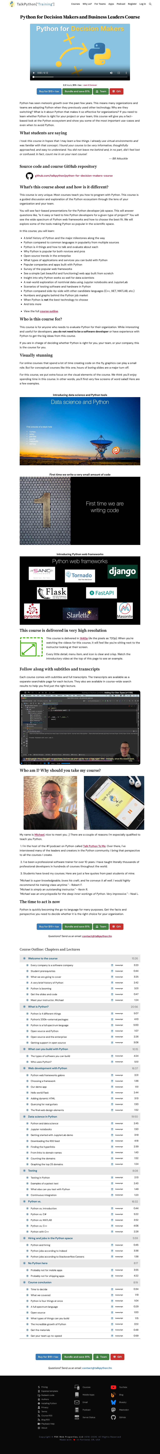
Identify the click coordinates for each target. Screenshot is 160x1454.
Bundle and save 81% (77, 91)
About (44, 1428)
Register (132, 3)
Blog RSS (45, 1419)
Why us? (87, 3)
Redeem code (47, 1395)
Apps (111, 3)
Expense (49, 1391)
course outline (49, 311)
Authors (45, 1399)
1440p (84, 638)
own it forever (90, 85)
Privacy (44, 1407)
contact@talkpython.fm (97, 936)
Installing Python (49, 1403)
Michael (39, 834)
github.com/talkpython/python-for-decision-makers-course (73, 175)
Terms (44, 1411)
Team (103, 91)
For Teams (100, 3)
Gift (118, 91)
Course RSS (46, 1415)
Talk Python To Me (94, 846)
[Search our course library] (150, 4)
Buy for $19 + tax (49, 91)
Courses (75, 3)
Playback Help (48, 1423)
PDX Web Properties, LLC (69, 1437)
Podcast (121, 3)
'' (36, 4)
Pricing (44, 1387)
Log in (143, 3)
